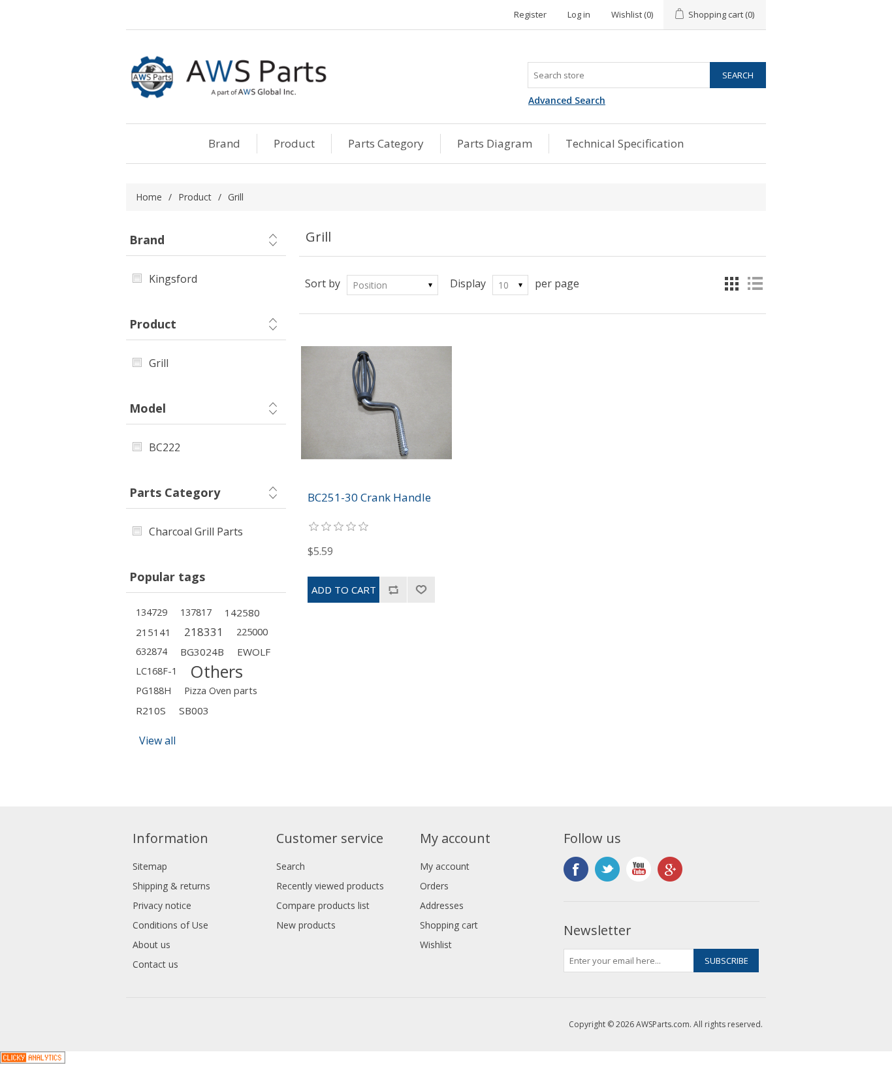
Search (290, 866)
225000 (252, 632)
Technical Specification (624, 143)
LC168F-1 (156, 671)
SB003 (194, 710)
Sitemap (150, 866)
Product (294, 143)
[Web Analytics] (32, 1060)
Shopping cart (449, 925)
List (755, 283)
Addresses (442, 905)
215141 (153, 632)
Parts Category (386, 143)
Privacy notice (162, 905)
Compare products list (323, 905)
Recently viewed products (330, 886)
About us (151, 944)
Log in (578, 14)
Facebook (576, 869)
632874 (151, 651)
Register (530, 14)
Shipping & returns (171, 886)
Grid (731, 283)
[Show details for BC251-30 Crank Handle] (376, 402)
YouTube (638, 869)
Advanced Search (566, 100)
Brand (224, 143)
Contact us (155, 964)
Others (216, 671)
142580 (242, 612)
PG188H (153, 690)
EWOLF (253, 651)
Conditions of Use (170, 925)
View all (157, 740)
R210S (151, 710)
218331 (203, 631)
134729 (151, 612)
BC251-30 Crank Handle (369, 497)
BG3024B (202, 651)
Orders (434, 886)
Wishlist (436, 944)
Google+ (670, 869)
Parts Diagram (494, 143)
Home (149, 197)
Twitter (607, 869)
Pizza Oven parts (220, 690)
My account (445, 866)
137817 (196, 612)
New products (306, 925)
